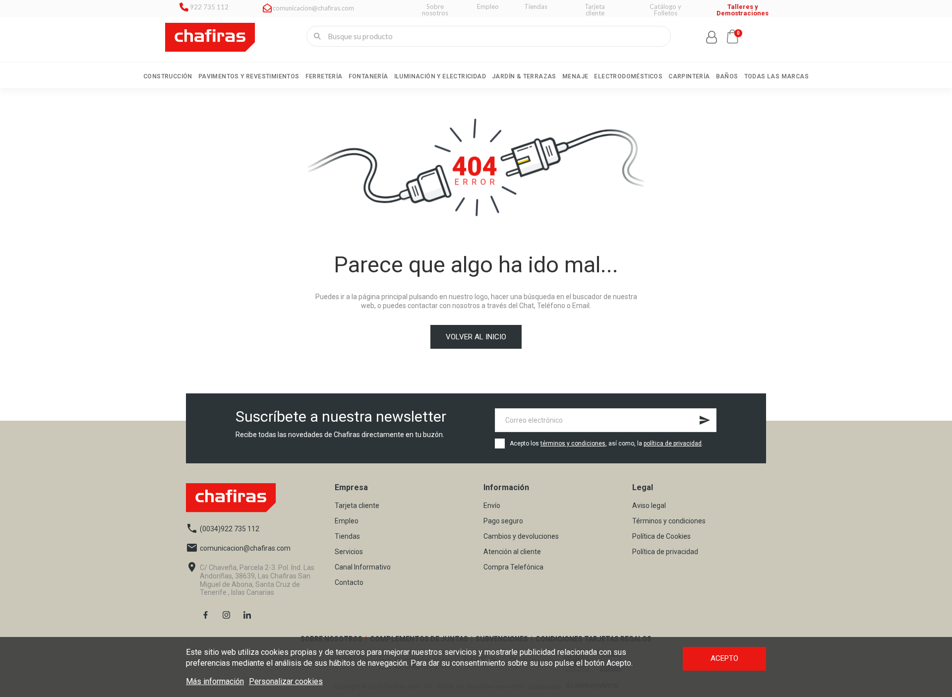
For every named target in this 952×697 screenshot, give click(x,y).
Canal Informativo (363, 567)
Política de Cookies (661, 536)
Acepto (724, 658)
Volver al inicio (476, 336)
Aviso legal (649, 505)
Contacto (349, 582)
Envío (491, 505)
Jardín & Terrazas (524, 76)
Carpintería (689, 76)
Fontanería (368, 76)
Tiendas (347, 536)
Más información (215, 681)
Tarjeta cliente (357, 505)
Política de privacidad (665, 552)
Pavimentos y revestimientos (248, 76)
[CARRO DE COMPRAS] (732, 36)
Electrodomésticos (628, 76)
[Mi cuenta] (711, 37)
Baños (727, 76)
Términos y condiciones (669, 521)
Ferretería (324, 76)
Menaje (575, 76)
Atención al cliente (512, 552)
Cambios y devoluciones (521, 536)
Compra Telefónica (513, 567)
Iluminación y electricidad (440, 76)
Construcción (167, 76)
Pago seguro (503, 521)
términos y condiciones (572, 443)
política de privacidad (673, 443)
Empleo (346, 521)
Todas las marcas (776, 76)
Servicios (349, 552)
